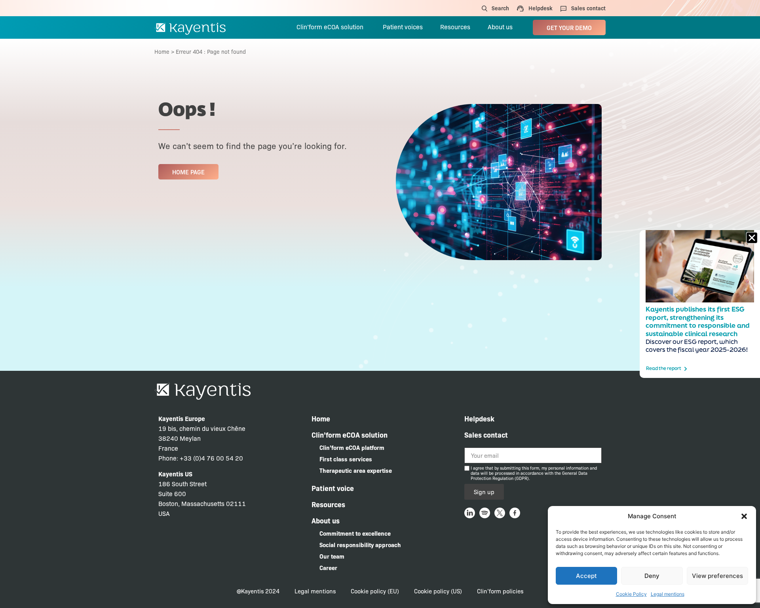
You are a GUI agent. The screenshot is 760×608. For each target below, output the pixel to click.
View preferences (717, 576)
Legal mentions (667, 594)
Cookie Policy (631, 594)
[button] (744, 516)
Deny (651, 576)
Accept (586, 576)
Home (161, 51)
